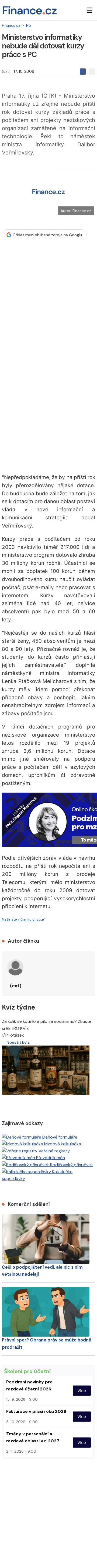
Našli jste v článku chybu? (23, 919)
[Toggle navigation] (89, 10)
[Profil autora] (15, 967)
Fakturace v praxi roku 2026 (36, 1411)
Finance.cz (11, 25)
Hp (28, 25)
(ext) (6, 71)
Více (81, 1390)
